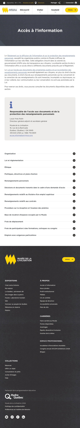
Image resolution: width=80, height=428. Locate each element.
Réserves (8, 365)
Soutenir (55, 10)
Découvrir (24, 10)
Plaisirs (7, 310)
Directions (41, 3)
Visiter (40, 10)
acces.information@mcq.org (21, 135)
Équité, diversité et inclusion (50, 330)
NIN (6, 301)
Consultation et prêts (13, 372)
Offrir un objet (10, 369)
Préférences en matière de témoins (17, 409)
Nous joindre (45, 288)
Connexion (70, 3)
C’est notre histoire (12, 285)
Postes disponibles (46, 324)
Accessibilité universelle (48, 304)
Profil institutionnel (47, 291)
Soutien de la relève (47, 333)
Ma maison (9, 288)
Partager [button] (54, 3)
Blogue (42, 352)
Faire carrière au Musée (48, 321)
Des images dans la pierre (14, 295)
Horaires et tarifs (20, 3)
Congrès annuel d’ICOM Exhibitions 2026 (55, 349)
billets (70, 10)
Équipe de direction (47, 301)
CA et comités (45, 298)
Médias (42, 295)
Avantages (44, 327)
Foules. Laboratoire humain (15, 298)
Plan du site (44, 307)
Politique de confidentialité (15, 406)
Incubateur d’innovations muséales (52, 346)
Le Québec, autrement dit (14, 291)
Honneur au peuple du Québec (16, 304)
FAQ (6, 378)
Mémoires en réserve (12, 307)
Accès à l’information (47, 285)
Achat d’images (10, 375)
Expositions (11, 281)
